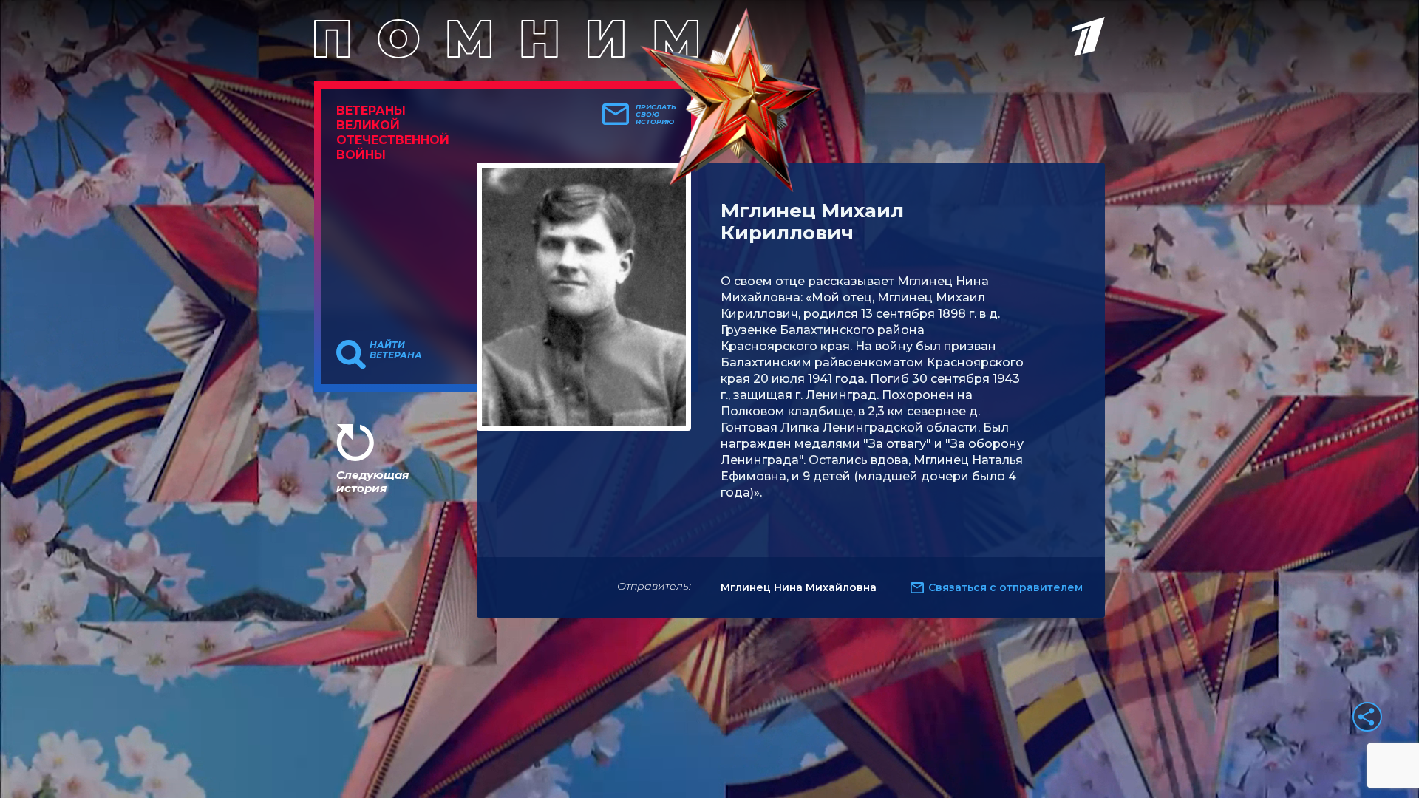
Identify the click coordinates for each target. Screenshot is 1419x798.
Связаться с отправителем (1005, 587)
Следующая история (372, 481)
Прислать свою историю (656, 114)
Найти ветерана (396, 350)
